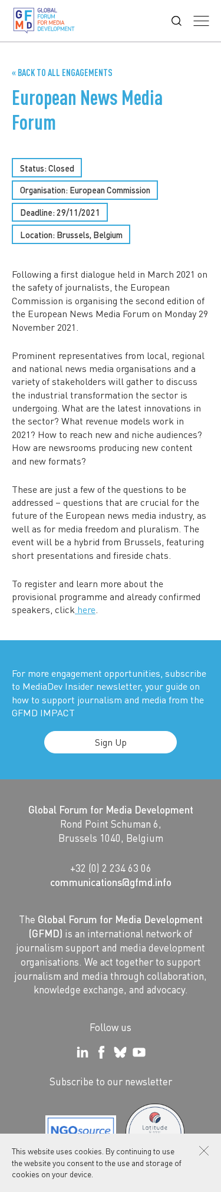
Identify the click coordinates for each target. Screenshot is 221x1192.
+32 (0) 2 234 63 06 (110, 867)
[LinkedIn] (82, 1052)
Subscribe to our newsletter (111, 1081)
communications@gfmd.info (110, 881)
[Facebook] (101, 1052)
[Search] (176, 21)
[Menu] (201, 21)
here (85, 609)
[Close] (204, 1150)
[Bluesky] (120, 1052)
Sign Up (111, 742)
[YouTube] (139, 1052)
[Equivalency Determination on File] (80, 1133)
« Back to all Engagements (62, 72)
